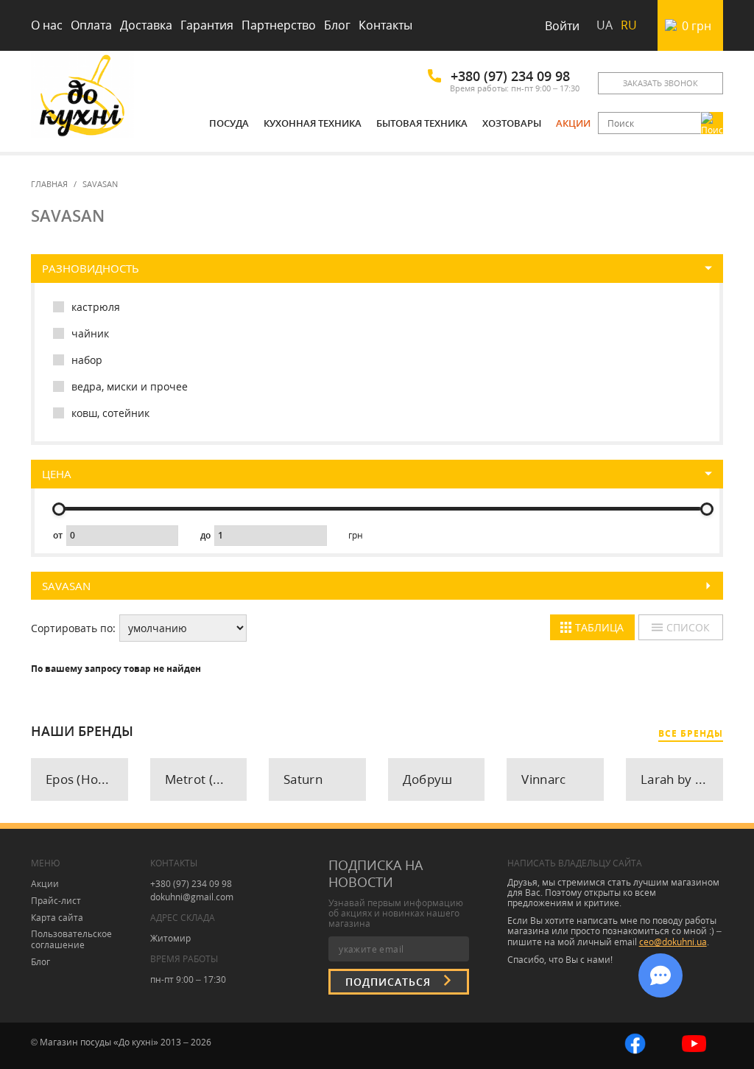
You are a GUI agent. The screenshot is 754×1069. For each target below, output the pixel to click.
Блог (337, 25)
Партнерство (279, 25)
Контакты (385, 25)
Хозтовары (511, 123)
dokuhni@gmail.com (191, 896)
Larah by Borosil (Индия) (682, 779)
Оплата (91, 25)
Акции (573, 123)
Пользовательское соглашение (71, 939)
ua (604, 25)
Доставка (146, 25)
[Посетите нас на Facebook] (635, 1042)
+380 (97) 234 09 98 (510, 76)
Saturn (303, 779)
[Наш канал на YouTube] (694, 1042)
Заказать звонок (660, 82)
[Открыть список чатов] (660, 975)
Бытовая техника (422, 123)
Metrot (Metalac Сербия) (206, 779)
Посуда (229, 123)
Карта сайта (57, 917)
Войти (562, 25)
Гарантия (206, 25)
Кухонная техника (313, 123)
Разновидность (90, 269)
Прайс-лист (56, 900)
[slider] (59, 509)
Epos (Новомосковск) (87, 779)
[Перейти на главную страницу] (82, 97)
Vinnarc (543, 779)
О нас (47, 25)
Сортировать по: (73, 628)
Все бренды (690, 733)
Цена (56, 474)
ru (629, 25)
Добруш (428, 779)
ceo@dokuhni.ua (673, 941)
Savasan (66, 586)
